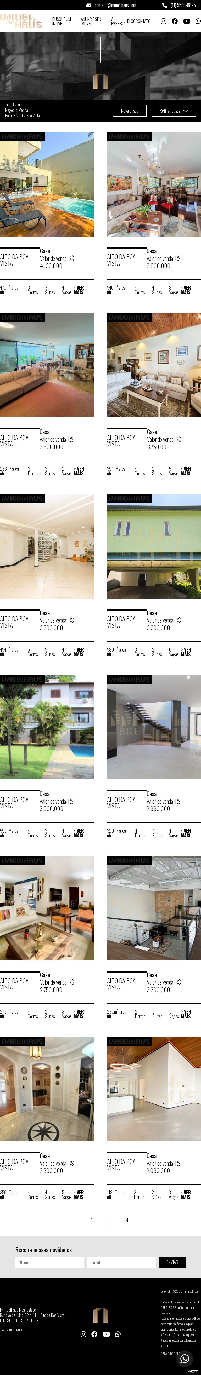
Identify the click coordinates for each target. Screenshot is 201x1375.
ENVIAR (172, 1262)
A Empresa (118, 21)
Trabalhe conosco (12, 1330)
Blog (131, 21)
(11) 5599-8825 (183, 5)
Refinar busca (170, 110)
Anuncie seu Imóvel (91, 21)
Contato (143, 21)
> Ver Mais (79, 290)
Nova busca (129, 110)
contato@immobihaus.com (115, 5)
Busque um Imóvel (61, 21)
